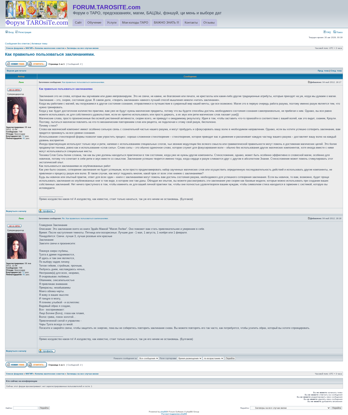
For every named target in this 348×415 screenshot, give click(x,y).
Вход (10, 32)
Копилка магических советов (49, 48)
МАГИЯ (29, 48)
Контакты (191, 22)
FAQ (328, 32)
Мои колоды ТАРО (135, 22)
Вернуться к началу (16, 211)
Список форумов (14, 48)
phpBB (164, 412)
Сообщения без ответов (17, 43)
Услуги (111, 22)
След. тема (336, 71)
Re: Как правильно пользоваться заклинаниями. (85, 218)
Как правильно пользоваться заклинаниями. (50, 54)
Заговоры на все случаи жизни (82, 48)
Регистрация (24, 32)
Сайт (78, 22)
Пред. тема (323, 71)
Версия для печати (16, 71)
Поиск (339, 32)
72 (23, 136)
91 (24, 138)
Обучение (94, 22)
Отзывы (209, 22)
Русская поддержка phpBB (174, 414)
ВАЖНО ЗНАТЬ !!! (166, 22)
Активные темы (39, 43)
